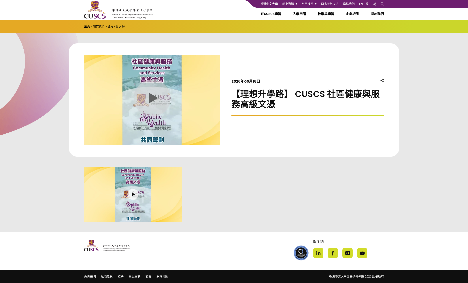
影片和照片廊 (116, 26)
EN (361, 4)
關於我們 (99, 26)
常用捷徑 (307, 4)
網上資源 (288, 4)
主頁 (87, 26)
